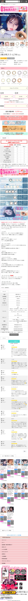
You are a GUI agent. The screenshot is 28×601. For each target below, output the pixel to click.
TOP (2, 4)
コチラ (10, 167)
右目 (16, 93)
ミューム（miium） (12, 4)
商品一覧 (5, 4)
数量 (2, 106)
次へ (25, 451)
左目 (2, 93)
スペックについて (14, 334)
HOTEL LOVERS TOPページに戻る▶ (14, 535)
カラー (3, 68)
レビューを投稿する (14, 341)
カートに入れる (14, 118)
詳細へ (24, 130)
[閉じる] (16, 577)
